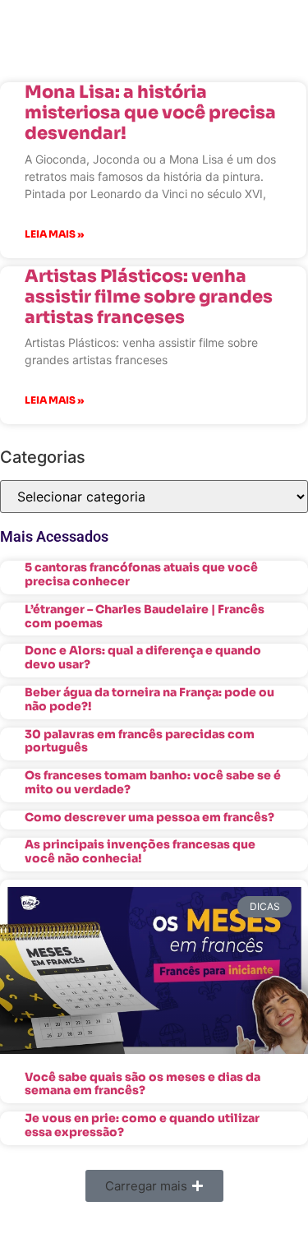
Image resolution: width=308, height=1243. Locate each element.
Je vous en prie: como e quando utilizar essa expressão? (142, 1125)
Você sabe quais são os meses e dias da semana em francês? (142, 1084)
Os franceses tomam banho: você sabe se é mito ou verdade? (153, 782)
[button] (154, 1186)
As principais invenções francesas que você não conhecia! (140, 851)
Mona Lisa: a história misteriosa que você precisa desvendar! (150, 112)
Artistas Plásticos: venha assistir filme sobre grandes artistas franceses (149, 297)
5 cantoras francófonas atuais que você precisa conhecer (141, 574)
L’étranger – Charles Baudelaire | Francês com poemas (144, 616)
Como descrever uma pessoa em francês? (149, 817)
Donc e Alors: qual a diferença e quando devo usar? (143, 657)
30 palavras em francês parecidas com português (140, 741)
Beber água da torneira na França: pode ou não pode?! (149, 699)
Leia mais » (54, 234)
